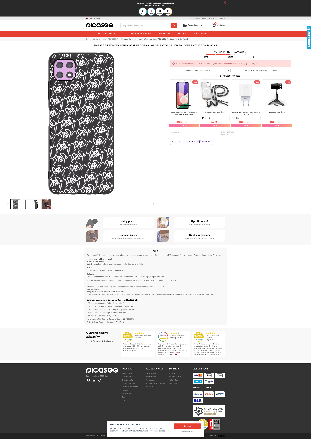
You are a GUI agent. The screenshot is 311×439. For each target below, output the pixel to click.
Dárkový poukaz (127, 373)
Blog (123, 397)
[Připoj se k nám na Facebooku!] (88, 379)
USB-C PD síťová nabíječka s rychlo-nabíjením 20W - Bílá (246, 113)
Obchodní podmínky (128, 383)
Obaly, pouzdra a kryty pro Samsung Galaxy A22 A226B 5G (110, 306)
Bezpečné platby (127, 380)
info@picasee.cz (200, 18)
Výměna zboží (150, 380)
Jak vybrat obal (127, 393)
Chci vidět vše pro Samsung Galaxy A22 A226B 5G (260, 70)
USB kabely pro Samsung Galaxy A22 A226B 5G (105, 303)
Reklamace (149, 387)
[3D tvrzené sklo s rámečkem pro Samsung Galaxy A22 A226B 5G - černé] (184, 95)
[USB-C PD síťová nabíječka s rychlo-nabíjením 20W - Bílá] (246, 95)
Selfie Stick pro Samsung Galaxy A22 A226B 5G (105, 322)
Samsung (96, 39)
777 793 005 (188, 18)
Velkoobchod (173, 380)
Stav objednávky (151, 373)
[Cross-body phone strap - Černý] (215, 95)
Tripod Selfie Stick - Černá (277, 112)
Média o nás (173, 383)
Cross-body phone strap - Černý (215, 112)
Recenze (125, 390)
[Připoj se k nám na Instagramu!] (93, 379)
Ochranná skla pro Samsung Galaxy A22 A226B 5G (107, 312)
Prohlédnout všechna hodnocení (103, 341)
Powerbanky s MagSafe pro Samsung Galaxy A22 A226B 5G (110, 319)
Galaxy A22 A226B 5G (110, 39)
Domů (88, 39)
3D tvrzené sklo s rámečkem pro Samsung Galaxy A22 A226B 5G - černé (184, 113)
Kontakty (172, 373)
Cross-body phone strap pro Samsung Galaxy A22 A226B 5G (110, 309)
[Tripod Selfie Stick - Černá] (277, 95)
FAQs (123, 400)
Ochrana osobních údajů (130, 387)
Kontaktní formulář (175, 376)
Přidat (184, 125)
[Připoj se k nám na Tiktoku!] (99, 379)
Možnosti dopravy (128, 376)
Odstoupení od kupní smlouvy (155, 383)
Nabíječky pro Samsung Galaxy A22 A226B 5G (105, 316)
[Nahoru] (3, 436)
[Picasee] (99, 25)
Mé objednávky (151, 376)
